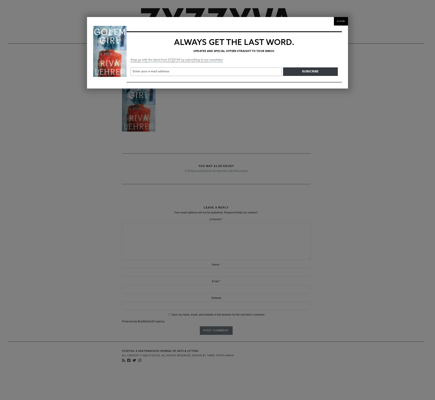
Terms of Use (158, 62)
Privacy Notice (217, 62)
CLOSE (341, 21)
